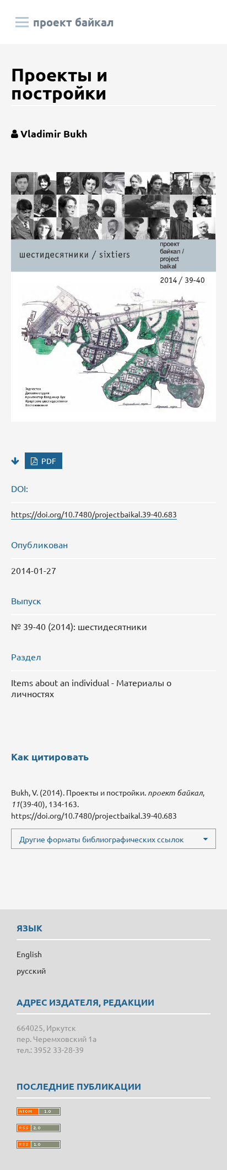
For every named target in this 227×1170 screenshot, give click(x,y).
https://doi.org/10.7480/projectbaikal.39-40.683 (94, 514)
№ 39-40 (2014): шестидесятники (79, 626)
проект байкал (73, 21)
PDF (48, 461)
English (29, 954)
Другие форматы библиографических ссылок (101, 839)
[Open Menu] (22, 22)
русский (31, 970)
